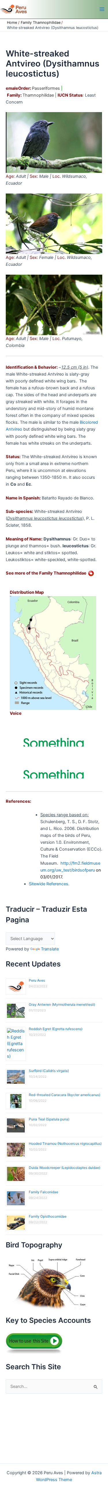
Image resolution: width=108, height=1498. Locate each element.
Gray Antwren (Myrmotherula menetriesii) (62, 1004)
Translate (50, 949)
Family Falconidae (43, 1192)
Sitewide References (48, 883)
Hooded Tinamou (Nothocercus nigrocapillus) (65, 1143)
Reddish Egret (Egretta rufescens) (55, 1029)
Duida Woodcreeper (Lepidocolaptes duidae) (64, 1167)
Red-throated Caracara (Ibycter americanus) (64, 1095)
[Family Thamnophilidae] (91, 573)
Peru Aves (37, 980)
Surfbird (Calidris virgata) (49, 1071)
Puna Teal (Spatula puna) (49, 1119)
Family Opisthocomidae (48, 1216)
